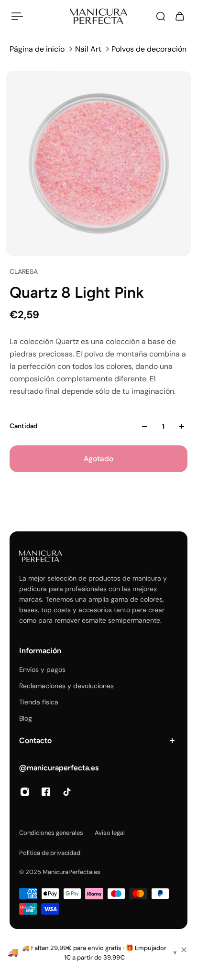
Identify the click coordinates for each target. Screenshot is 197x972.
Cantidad (23, 426)
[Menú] (17, 16)
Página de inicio (37, 49)
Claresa (24, 271)
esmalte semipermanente (121, 620)
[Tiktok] (66, 791)
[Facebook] (45, 791)
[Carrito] (179, 16)
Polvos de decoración (148, 49)
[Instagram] (24, 791)
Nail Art (88, 49)
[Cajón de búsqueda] (160, 16)
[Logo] (98, 16)
